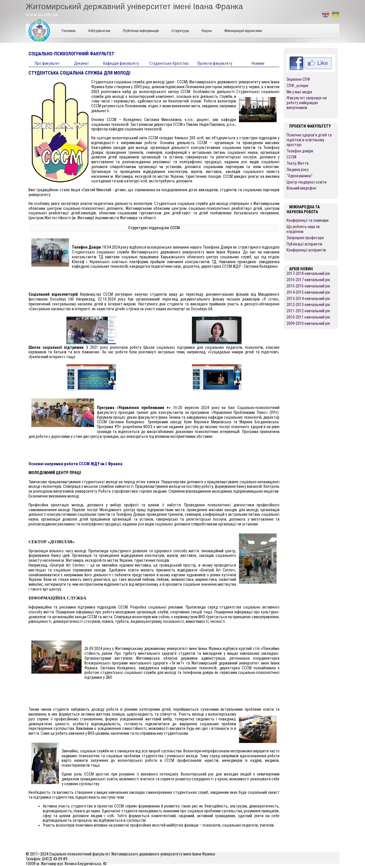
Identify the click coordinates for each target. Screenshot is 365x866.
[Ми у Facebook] (311, 56)
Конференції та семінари (307, 220)
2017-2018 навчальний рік (308, 273)
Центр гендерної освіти (307, 182)
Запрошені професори (305, 237)
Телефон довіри (300, 151)
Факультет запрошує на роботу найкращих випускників (307, 103)
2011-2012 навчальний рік (308, 311)
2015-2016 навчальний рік (308, 286)
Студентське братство (169, 63)
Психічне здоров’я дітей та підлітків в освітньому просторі (309, 140)
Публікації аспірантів (304, 244)
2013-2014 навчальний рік (308, 298)
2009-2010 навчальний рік (308, 323)
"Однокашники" (300, 176)
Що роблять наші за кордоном (303, 229)
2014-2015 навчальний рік (308, 292)
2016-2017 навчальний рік (308, 279)
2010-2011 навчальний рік (308, 317)
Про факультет (47, 63)
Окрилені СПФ (298, 79)
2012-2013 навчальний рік (308, 304)
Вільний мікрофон (301, 188)
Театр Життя (298, 163)
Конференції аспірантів (306, 250)
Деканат (81, 63)
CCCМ (291, 157)
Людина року (298, 169)
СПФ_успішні (297, 85)
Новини (258, 63)
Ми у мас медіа (299, 92)
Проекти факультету (214, 63)
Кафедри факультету (121, 63)
